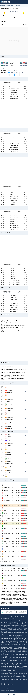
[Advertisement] (14, 41)
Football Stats (3, 5)
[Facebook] (2, 684)
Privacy (6, 688)
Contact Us (16, 688)
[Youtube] (12, 684)
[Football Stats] (5, 2)
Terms (2, 688)
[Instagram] (9, 684)
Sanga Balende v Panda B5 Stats (14, 5)
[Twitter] (5, 684)
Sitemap (11, 688)
